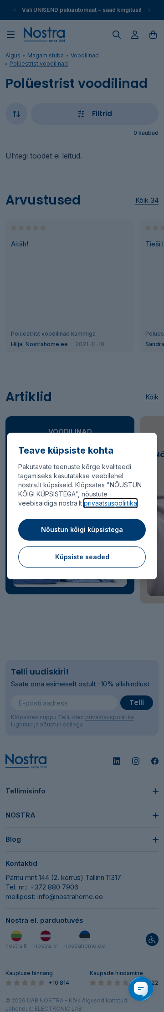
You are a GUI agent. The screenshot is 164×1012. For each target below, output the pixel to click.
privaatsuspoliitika (110, 503)
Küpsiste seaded (82, 557)
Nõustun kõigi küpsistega (82, 529)
